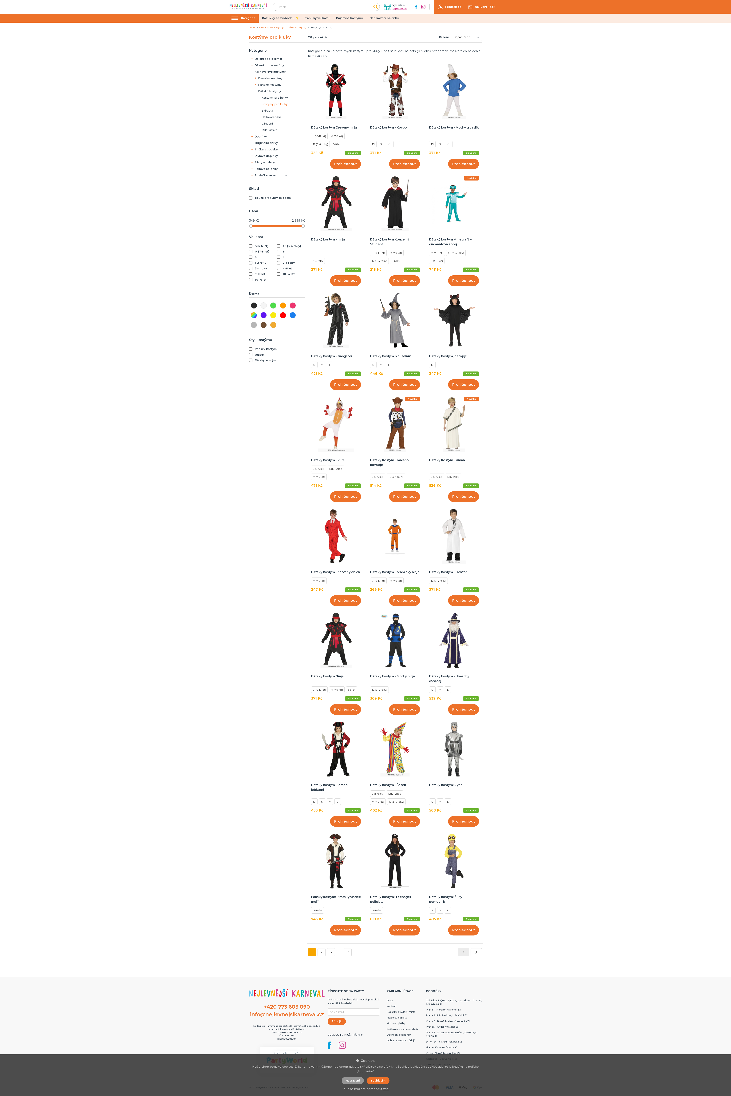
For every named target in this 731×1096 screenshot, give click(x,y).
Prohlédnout (345, 164)
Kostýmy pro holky (275, 97)
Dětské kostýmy (269, 91)
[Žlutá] (273, 315)
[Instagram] (423, 7)
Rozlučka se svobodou (271, 175)
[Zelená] (273, 305)
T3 (373, 144)
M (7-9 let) (337, 136)
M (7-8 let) (437, 252)
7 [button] (348, 952)
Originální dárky (266, 143)
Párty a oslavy (265, 162)
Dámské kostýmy (270, 78)
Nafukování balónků (384, 18)
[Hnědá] (263, 325)
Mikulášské (269, 130)
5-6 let (337, 144)
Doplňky (261, 136)
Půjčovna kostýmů (349, 18)
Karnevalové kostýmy (270, 71)
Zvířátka (267, 110)
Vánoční (267, 123)
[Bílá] (263, 305)
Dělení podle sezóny (269, 65)
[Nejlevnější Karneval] (248, 6)
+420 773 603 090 (287, 1007)
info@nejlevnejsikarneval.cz (287, 1014)
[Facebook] (416, 7)
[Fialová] (263, 315)
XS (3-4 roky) (456, 252)
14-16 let (317, 910)
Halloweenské (272, 117)
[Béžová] (273, 325)
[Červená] (283, 315)
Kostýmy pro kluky (275, 104)
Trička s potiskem (267, 149)
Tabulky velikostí (317, 18)
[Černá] (254, 305)
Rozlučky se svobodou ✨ (280, 18)
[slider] (250, 226)
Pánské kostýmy (269, 84)
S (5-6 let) (319, 468)
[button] (449, 7)
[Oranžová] (283, 305)
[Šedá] (254, 325)
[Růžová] (293, 305)
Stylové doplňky (266, 156)
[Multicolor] (254, 315)
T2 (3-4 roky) (320, 144)
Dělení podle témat (268, 59)
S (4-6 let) (437, 260)
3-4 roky (318, 260)
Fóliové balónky (266, 169)
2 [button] (321, 952)
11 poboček (400, 8)
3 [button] (331, 952)
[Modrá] (293, 315)
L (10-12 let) (319, 136)
